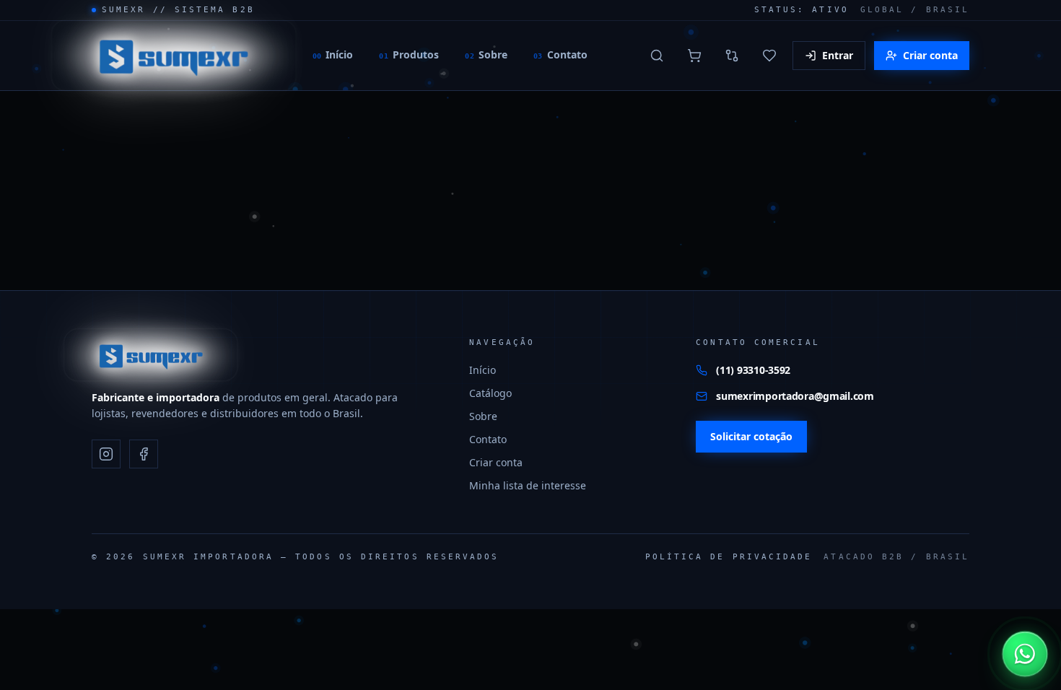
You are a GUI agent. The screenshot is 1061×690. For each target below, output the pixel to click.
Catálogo (490, 393)
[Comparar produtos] (731, 55)
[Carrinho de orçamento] (694, 55)
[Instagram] (106, 454)
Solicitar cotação (751, 436)
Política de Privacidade (729, 557)
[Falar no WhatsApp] (1025, 654)
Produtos (409, 54)
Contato (560, 54)
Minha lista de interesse (527, 485)
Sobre (486, 54)
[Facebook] (143, 454)
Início (333, 54)
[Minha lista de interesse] (769, 55)
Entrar (837, 55)
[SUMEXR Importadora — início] (173, 55)
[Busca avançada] (656, 55)
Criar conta (930, 55)
